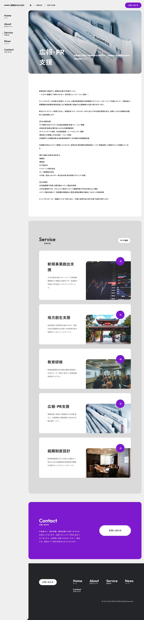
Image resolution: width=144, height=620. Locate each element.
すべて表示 (124, 240)
